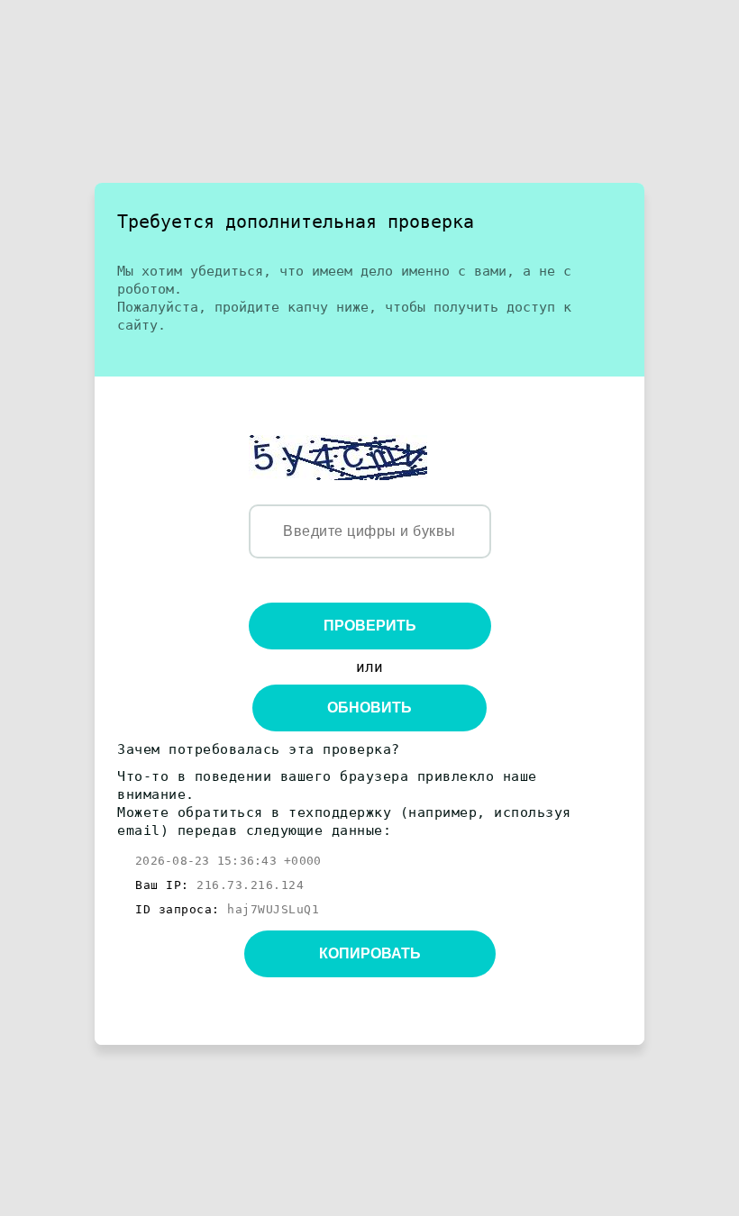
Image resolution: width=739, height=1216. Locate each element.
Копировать (370, 953)
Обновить (369, 707)
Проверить (370, 625)
